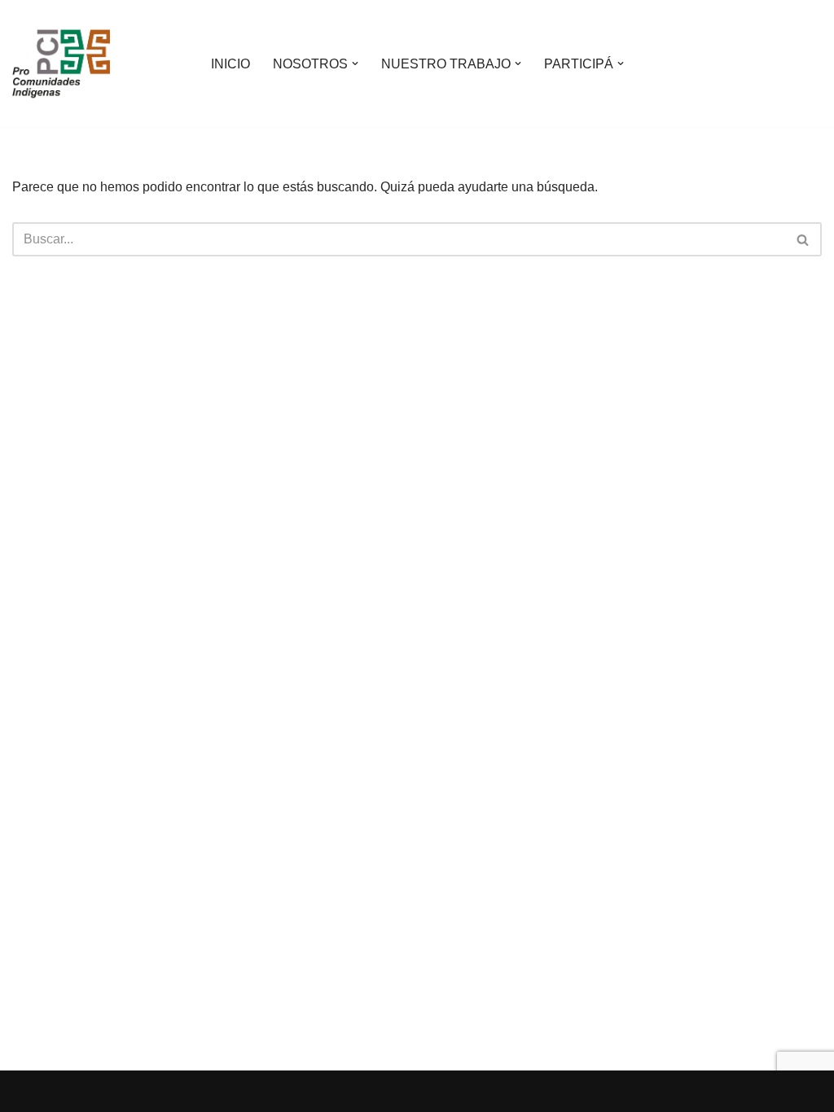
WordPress (199, 1091)
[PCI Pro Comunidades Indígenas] (61, 63)
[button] (355, 63)
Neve (27, 1091)
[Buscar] (803, 239)
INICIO (230, 64)
